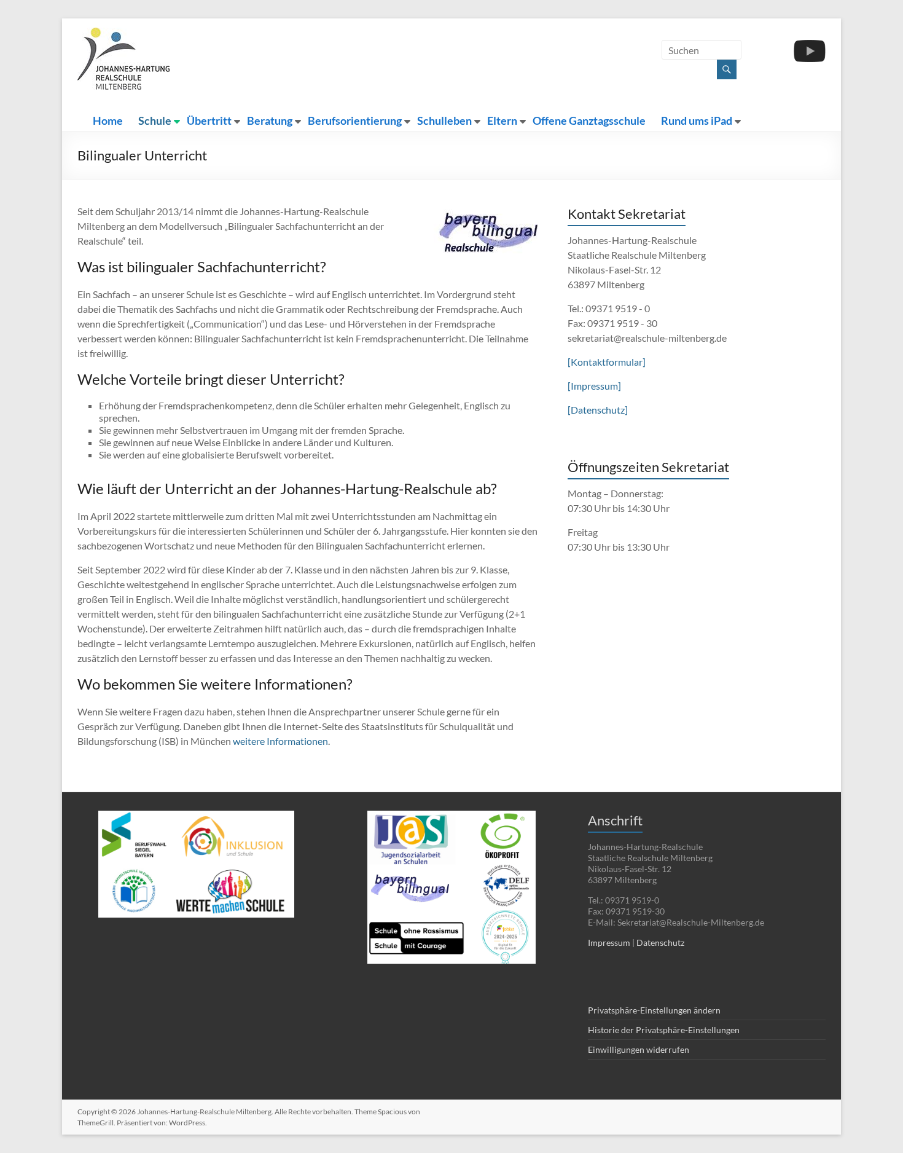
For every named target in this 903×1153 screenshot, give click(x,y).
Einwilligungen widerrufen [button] (638, 1049)
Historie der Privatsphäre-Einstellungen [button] (664, 1030)
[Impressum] (594, 386)
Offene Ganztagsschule (589, 120)
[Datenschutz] (598, 409)
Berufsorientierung (355, 120)
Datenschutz (660, 942)
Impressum (609, 942)
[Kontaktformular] (607, 362)
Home (108, 120)
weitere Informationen (280, 741)
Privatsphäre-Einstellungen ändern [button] (654, 1010)
